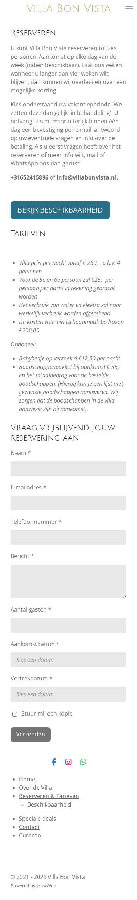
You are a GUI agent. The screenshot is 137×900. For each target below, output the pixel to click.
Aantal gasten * (31, 609)
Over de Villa (35, 787)
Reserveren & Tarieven (49, 796)
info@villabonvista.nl (87, 177)
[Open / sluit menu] (129, 9)
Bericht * (22, 556)
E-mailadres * (28, 487)
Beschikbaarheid (49, 804)
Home (27, 779)
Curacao (30, 835)
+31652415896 (29, 177)
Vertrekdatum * (31, 678)
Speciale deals (37, 818)
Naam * (21, 453)
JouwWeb (46, 885)
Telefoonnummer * (36, 522)
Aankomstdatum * (35, 644)
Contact (29, 827)
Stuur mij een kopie (47, 714)
